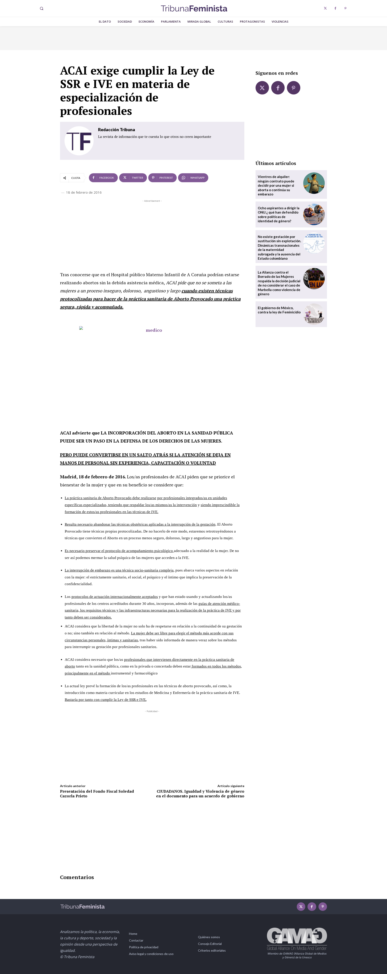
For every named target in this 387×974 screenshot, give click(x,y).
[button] (41, 8)
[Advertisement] (152, 234)
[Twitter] (325, 8)
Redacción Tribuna (116, 129)
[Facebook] (335, 8)
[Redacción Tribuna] (79, 140)
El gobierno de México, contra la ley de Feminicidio (279, 310)
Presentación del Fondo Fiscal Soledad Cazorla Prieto (97, 793)
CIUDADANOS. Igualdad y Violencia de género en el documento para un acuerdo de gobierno (200, 793)
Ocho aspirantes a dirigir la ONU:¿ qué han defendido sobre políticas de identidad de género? (278, 214)
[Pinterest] (345, 8)
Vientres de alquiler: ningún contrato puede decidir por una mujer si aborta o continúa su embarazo (276, 185)
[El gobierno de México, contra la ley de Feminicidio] (314, 314)
